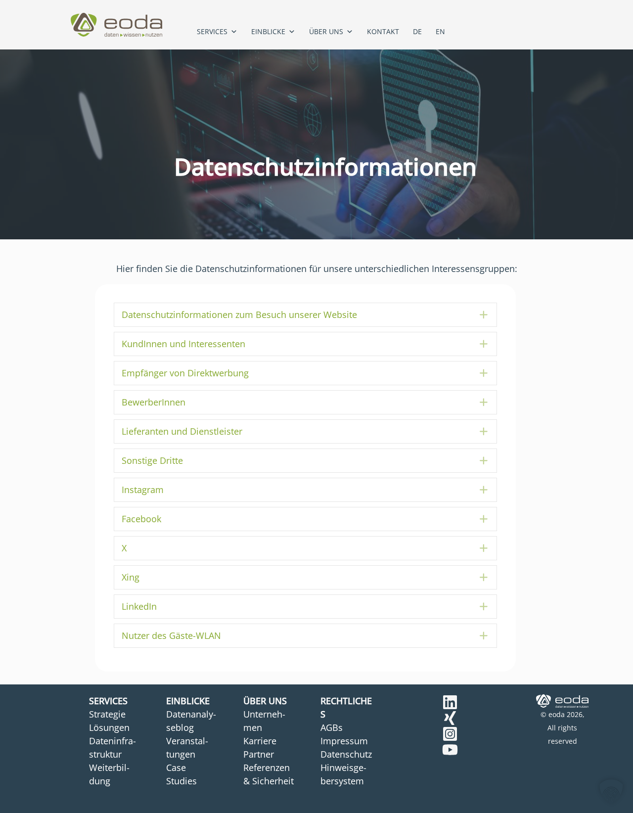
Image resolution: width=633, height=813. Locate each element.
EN (440, 31)
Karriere (259, 741)
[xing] (450, 718)
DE (417, 31)
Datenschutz (346, 754)
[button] (305, 314)
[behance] (450, 702)
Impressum (344, 741)
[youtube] (450, 750)
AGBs (331, 727)
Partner (258, 754)
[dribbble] (450, 734)
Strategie (107, 714)
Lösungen (109, 727)
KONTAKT (383, 31)
